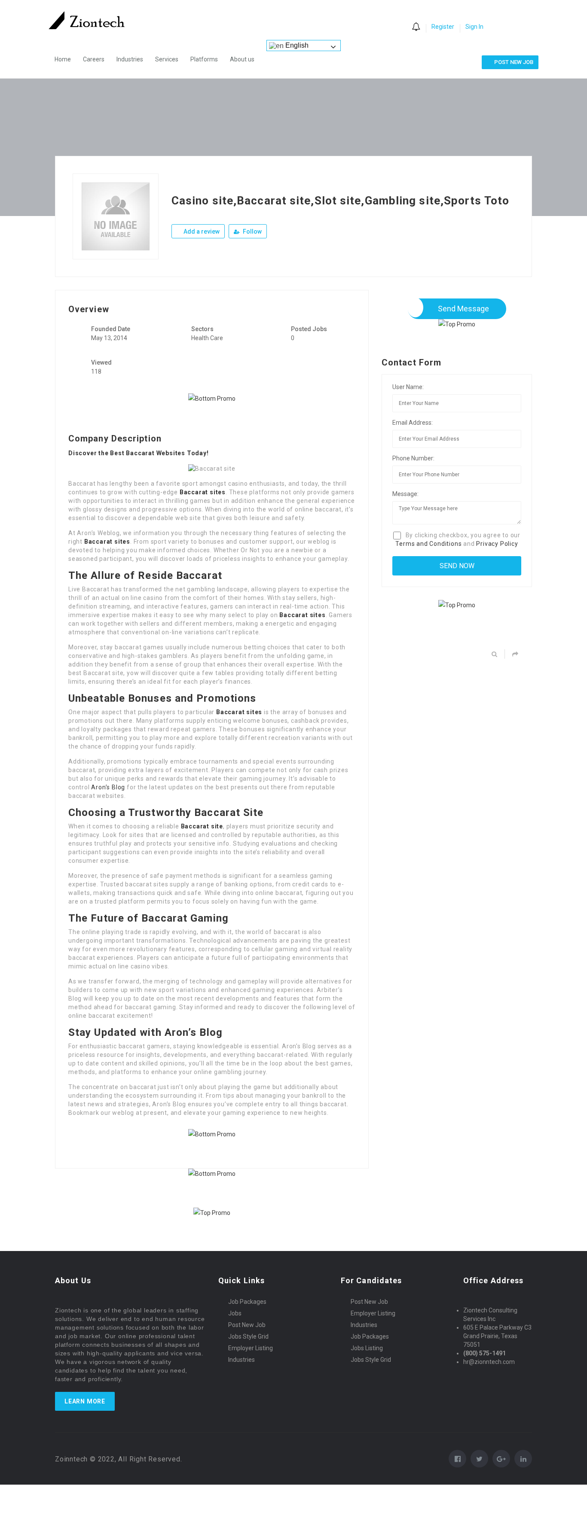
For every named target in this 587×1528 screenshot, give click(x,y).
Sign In (474, 26)
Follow (252, 231)
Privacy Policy (497, 543)
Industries (129, 59)
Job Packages (247, 1301)
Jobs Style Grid (248, 1336)
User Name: (408, 387)
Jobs (235, 1313)
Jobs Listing (367, 1348)
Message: (405, 493)
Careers (93, 59)
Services (166, 59)
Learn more (84, 1401)
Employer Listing (250, 1348)
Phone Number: (413, 458)
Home (63, 59)
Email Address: (412, 422)
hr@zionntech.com (489, 1361)
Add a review (201, 231)
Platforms (204, 59)
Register (442, 26)
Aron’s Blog (108, 787)
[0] (416, 27)
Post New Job (247, 1324)
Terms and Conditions (428, 543)
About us (242, 59)
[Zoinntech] (91, 20)
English (296, 45)
